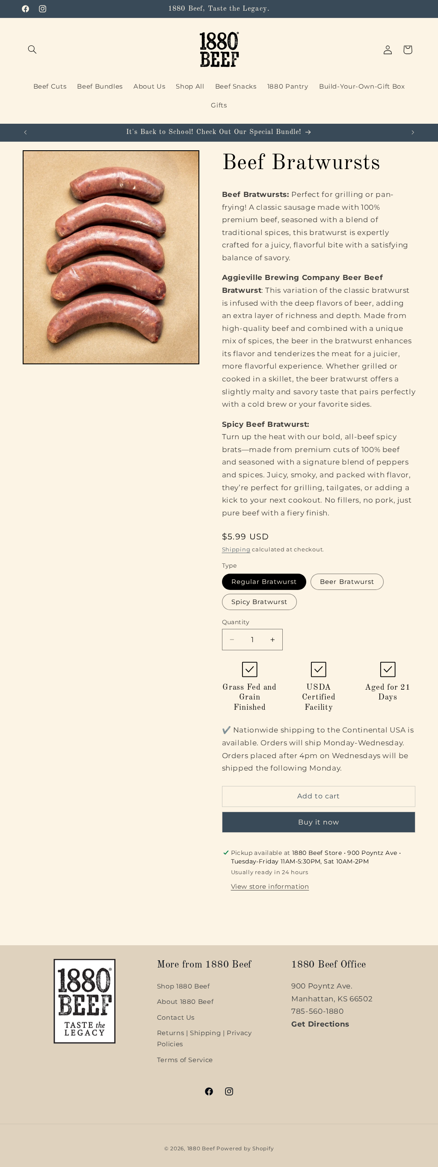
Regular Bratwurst (264, 582)
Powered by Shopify (245, 1149)
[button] (32, 50)
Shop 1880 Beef (183, 986)
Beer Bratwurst (347, 582)
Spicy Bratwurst (259, 602)
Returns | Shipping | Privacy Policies (204, 1038)
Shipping (236, 549)
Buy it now (319, 822)
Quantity (236, 622)
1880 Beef (201, 1149)
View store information (270, 886)
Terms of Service (185, 1060)
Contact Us (176, 1017)
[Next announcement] (412, 132)
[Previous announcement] (25, 132)
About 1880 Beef (185, 1002)
